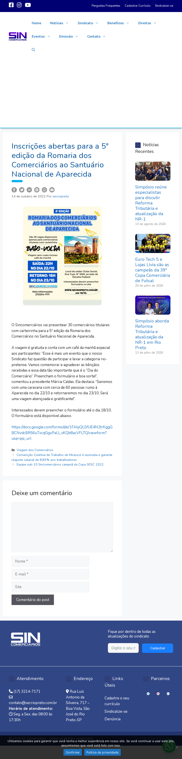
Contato (93, 36)
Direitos (144, 23)
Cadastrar (157, 648)
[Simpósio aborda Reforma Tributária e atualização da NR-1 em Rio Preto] (152, 311)
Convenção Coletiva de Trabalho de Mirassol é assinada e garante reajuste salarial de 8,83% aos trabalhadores (62, 457)
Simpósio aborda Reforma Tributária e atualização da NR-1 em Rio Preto (152, 334)
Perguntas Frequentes (106, 6)
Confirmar (73, 752)
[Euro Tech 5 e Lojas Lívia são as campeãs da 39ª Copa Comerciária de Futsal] (152, 250)
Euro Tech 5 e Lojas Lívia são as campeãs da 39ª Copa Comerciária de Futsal (152, 270)
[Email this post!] (52, 189)
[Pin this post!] (37, 189)
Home (36, 23)
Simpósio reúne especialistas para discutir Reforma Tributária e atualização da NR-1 (151, 203)
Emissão (66, 36)
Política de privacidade (102, 752)
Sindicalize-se (164, 6)
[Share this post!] (14, 189)
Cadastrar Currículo (137, 6)
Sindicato (85, 23)
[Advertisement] (91, 94)
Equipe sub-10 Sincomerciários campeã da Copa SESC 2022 (60, 464)
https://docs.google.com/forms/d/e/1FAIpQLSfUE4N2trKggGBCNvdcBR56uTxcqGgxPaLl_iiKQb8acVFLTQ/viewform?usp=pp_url (62, 433)
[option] (148, 694)
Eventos (38, 36)
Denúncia (113, 719)
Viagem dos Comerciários (35, 450)
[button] (33, 50)
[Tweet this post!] (21, 189)
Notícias (56, 23)
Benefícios (115, 23)
